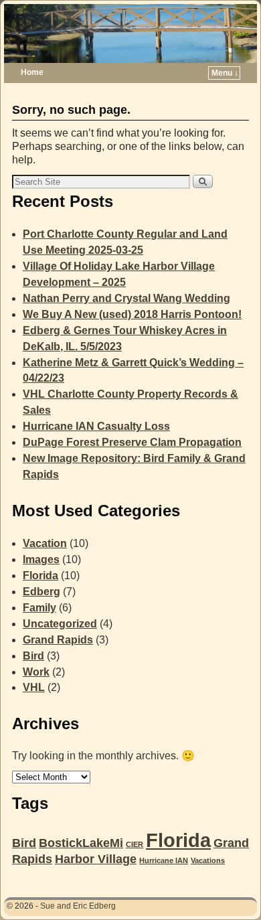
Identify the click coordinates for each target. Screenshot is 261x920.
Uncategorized (60, 623)
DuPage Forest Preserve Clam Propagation (132, 442)
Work (36, 672)
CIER (134, 844)
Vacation (45, 543)
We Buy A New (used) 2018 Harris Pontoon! (132, 314)
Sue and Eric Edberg (78, 906)
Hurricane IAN (163, 860)
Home (32, 72)
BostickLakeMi (81, 843)
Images (41, 559)
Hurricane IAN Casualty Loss (96, 426)
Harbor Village (96, 859)
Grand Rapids (58, 639)
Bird (33, 656)
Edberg (41, 591)
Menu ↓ (224, 73)
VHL (34, 687)
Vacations (208, 860)
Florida (40, 575)
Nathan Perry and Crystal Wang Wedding (126, 298)
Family (39, 607)
